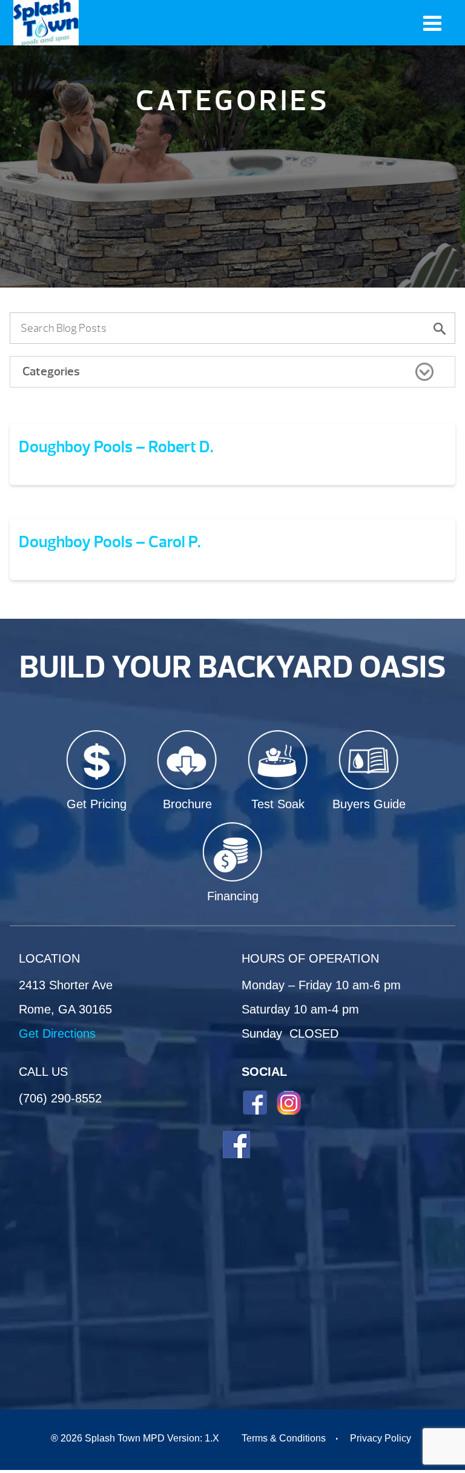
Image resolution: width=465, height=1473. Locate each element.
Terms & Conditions (284, 1438)
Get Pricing (97, 804)
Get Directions (57, 1033)
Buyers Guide (369, 804)
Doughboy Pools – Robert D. (116, 447)
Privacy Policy (380, 1438)
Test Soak (278, 804)
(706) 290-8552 (60, 1098)
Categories (51, 371)
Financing (233, 896)
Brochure (187, 804)
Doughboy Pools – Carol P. (110, 542)
